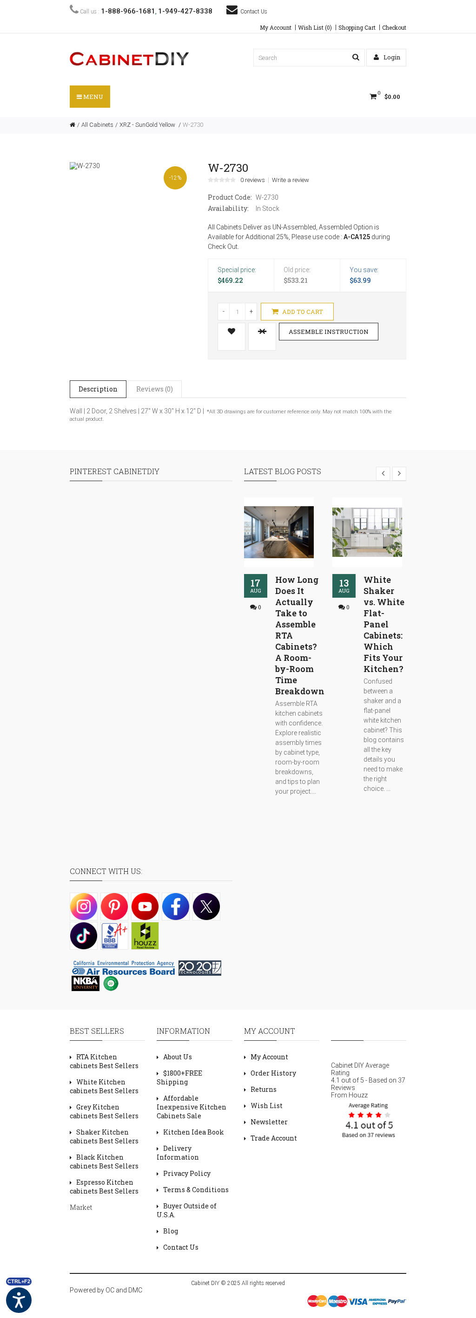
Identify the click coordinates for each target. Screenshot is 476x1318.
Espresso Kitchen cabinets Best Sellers (104, 1186)
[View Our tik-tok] (84, 936)
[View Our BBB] (114, 936)
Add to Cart (302, 311)
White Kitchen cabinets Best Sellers (104, 1086)
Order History (273, 1073)
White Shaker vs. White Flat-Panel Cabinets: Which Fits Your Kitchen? (384, 624)
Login (391, 57)
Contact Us (252, 11)
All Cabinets (97, 124)
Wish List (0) (315, 27)
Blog (170, 1231)
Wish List (267, 1105)
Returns (264, 1089)
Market (81, 1207)
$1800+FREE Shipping (179, 1077)
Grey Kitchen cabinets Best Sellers (104, 1111)
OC (110, 1290)
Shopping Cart (357, 27)
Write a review (290, 180)
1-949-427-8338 (185, 11)
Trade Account (274, 1138)
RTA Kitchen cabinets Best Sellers (104, 1061)
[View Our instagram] (84, 906)
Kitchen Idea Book (193, 1132)
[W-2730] (85, 165)
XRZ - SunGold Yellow (148, 124)
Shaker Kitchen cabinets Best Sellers (104, 1136)
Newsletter (269, 1121)
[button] (355, 57)
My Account (275, 27)
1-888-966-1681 (128, 11)
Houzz (358, 1095)
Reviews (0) (154, 389)
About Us (177, 1056)
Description (98, 389)
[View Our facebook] (176, 906)
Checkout (394, 27)
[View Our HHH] (145, 936)
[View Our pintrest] (114, 906)
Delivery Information (178, 1152)
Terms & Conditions (196, 1189)
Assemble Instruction (329, 331)
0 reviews (252, 180)
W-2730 (193, 124)
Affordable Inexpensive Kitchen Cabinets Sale (191, 1107)
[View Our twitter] (206, 906)
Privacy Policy (187, 1173)
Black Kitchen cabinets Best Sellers (104, 1161)
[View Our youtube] (145, 906)
